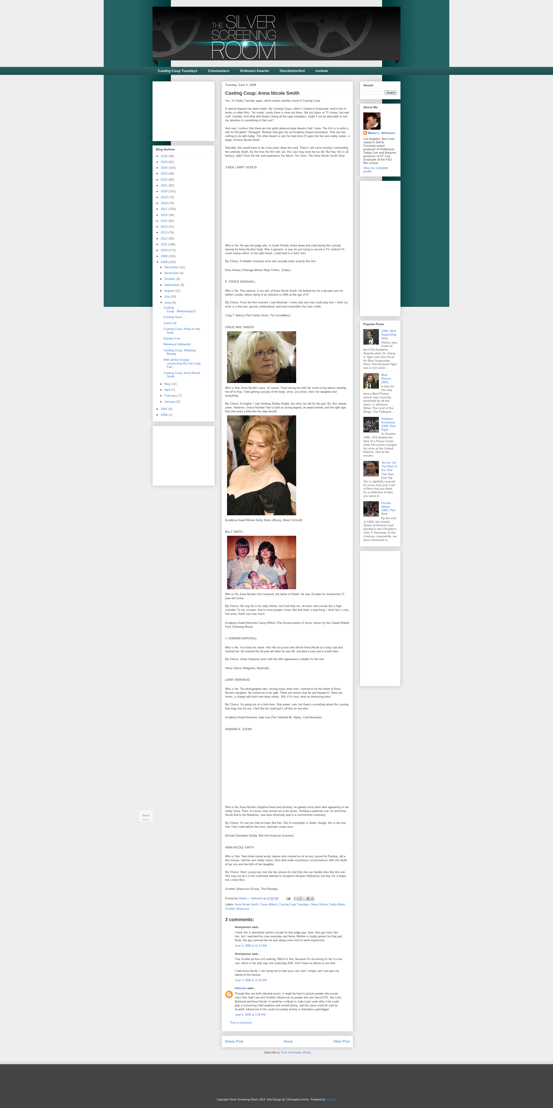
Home (288, 1041)
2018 (164, 203)
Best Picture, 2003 (386, 378)
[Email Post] (288, 898)
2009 (164, 256)
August (169, 290)
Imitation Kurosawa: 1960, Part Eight (388, 424)
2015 (164, 220)
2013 (164, 232)
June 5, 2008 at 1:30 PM (250, 1014)
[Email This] (296, 899)
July (167, 296)
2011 (164, 244)
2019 (164, 197)
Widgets (146, 819)
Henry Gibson (319, 904)
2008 (164, 262)
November (172, 273)
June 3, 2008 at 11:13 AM (251, 945)
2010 (164, 250)
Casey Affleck (268, 904)
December (172, 267)
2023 (164, 173)
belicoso (240, 988)
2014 (164, 226)
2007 (164, 409)
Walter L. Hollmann (381, 133)
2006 (164, 414)
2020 (164, 191)
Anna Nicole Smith (246, 904)
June (168, 302)
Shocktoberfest (292, 71)
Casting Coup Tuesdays (177, 71)
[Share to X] (304, 899)
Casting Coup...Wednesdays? (180, 309)
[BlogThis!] (300, 899)
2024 (164, 167)
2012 (164, 238)
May (167, 384)
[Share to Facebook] (308, 899)
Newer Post (234, 1041)
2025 (164, 162)
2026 (164, 156)
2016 (164, 215)
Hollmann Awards (254, 71)
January (170, 401)
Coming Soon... (174, 317)
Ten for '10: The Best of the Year (389, 466)
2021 (164, 185)
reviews (321, 71)
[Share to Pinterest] (312, 899)
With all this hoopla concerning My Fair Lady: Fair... (183, 363)
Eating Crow (172, 338)
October (170, 279)
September (172, 285)
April (167, 389)
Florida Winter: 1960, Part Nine (388, 508)
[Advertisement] (188, 110)
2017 (164, 209)
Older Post (341, 1041)
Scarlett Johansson (237, 908)
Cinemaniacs (218, 71)
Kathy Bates (337, 904)
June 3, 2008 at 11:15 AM (251, 980)
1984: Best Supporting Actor (388, 334)
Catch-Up (170, 323)
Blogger (330, 1099)
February (171, 395)
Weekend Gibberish (177, 344)
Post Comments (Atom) (296, 1052)
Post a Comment (241, 1022)
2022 (164, 179)
